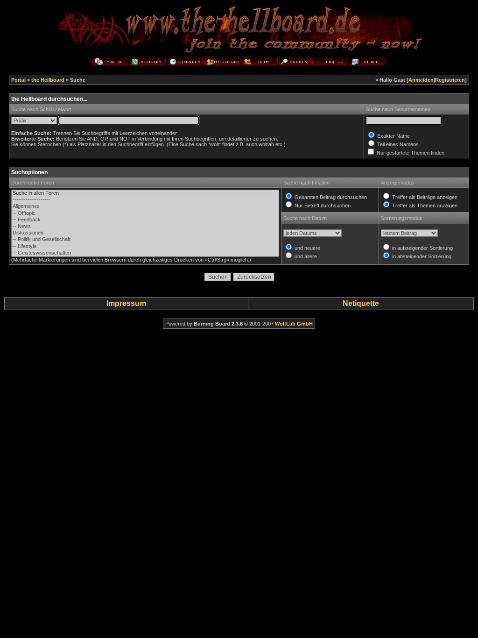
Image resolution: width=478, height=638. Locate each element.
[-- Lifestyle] (145, 246)
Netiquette (361, 303)
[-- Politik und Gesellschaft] (145, 239)
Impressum (126, 303)
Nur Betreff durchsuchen (322, 205)
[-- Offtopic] (145, 213)
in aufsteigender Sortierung (422, 248)
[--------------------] (145, 200)
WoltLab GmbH (294, 323)
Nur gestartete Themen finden (409, 153)
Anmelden (421, 80)
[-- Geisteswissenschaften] (145, 253)
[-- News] (145, 226)
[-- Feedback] (145, 220)
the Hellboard (47, 80)
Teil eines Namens (397, 144)
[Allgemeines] (145, 206)
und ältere (305, 256)
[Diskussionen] (145, 233)
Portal (18, 80)
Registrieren (450, 80)
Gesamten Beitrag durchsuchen (330, 197)
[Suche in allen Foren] (145, 193)
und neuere (306, 248)
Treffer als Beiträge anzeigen (424, 197)
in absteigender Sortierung (421, 256)
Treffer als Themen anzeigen (424, 205)
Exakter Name (393, 136)
